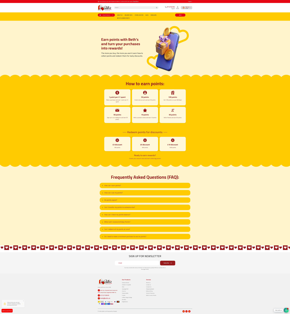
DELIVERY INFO (128, 15)
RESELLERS (153, 15)
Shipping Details (150, 289)
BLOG (147, 15)
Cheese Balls (125, 293)
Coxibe (123, 295)
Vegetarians (125, 302)
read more (136, 1)
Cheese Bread (125, 283)
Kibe (123, 287)
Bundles (124, 300)
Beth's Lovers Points (151, 295)
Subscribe (166, 263)
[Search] (157, 7)
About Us (148, 283)
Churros (124, 291)
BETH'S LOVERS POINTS (123, 18)
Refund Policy (149, 291)
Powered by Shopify (112, 311)
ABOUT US (119, 15)
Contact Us (148, 287)
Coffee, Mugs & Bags (127, 297)
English (190, 1)
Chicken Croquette (126, 285)
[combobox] (136, 7)
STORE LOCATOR (139, 15)
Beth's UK (104, 311)
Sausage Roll (125, 289)
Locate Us (148, 285)
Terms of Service (150, 293)
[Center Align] (100, 15)
